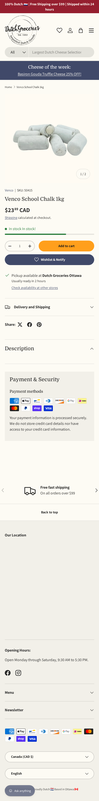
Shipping (11, 217)
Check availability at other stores (35, 287)
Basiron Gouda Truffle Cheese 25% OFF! (49, 74)
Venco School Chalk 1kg (30, 87)
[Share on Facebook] (29, 324)
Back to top (49, 512)
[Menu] (91, 30)
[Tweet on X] (20, 324)
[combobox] (49, 52)
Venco (9, 190)
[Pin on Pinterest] (39, 324)
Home (8, 87)
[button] (80, 30)
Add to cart (66, 246)
